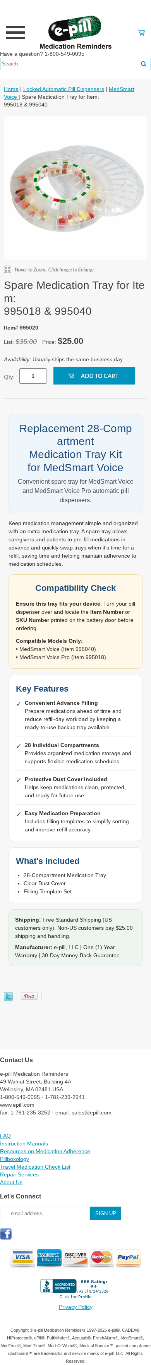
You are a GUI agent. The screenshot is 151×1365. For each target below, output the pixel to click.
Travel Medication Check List (35, 1167)
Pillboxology (14, 1159)
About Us (11, 1182)
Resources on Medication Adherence (45, 1151)
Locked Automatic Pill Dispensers (63, 89)
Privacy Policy (76, 1307)
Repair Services (19, 1174)
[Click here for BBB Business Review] (75, 1299)
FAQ (5, 1136)
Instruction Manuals (24, 1143)
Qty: (9, 377)
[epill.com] (75, 32)
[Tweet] (8, 999)
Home (11, 89)
